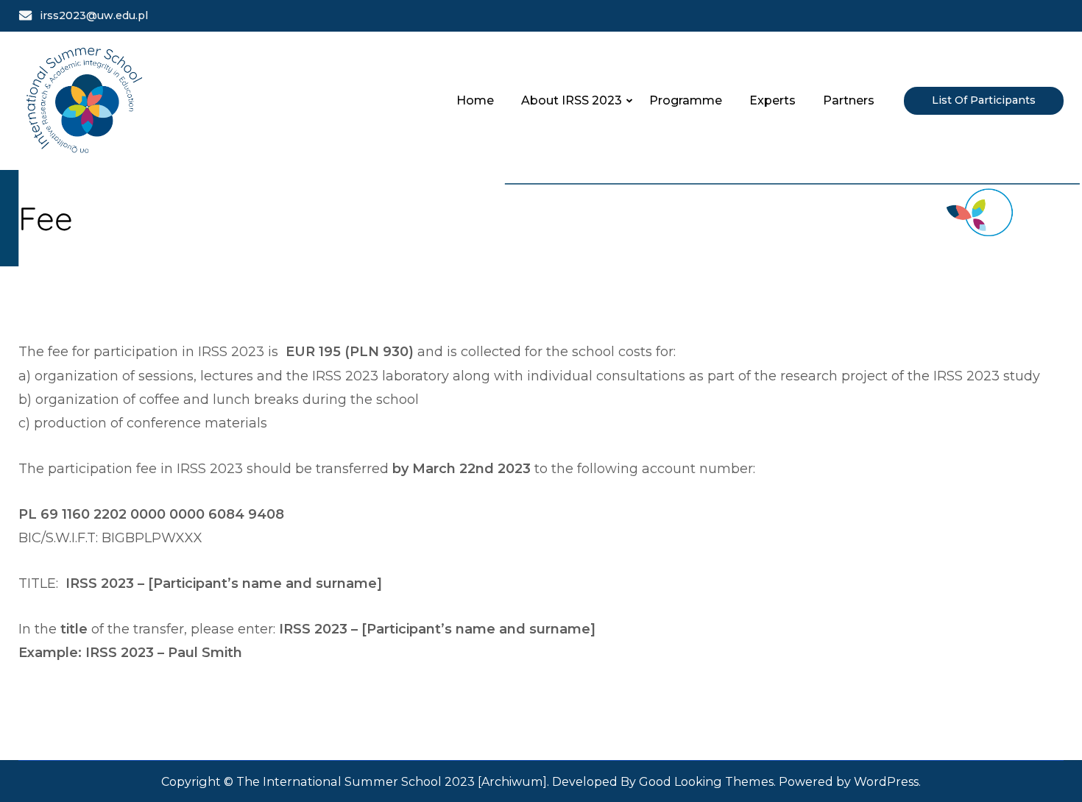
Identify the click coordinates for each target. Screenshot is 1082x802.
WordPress (886, 781)
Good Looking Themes (706, 781)
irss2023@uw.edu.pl (94, 15)
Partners (848, 100)
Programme (685, 100)
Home (475, 100)
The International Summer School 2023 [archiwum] (391, 781)
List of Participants (984, 100)
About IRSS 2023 (571, 100)
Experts (772, 100)
